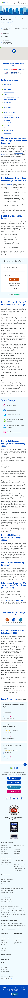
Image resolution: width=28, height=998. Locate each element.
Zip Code (5, 273)
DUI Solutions (7, 133)
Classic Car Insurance (6, 862)
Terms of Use (4, 965)
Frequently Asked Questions (18, 943)
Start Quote (14, 280)
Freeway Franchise (5, 938)
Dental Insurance (17, 853)
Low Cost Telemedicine (19, 855)
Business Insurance (9, 92)
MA (12, 910)
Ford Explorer (19, 923)
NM (16, 912)
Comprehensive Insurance (13, 414)
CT (13, 908)
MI (19, 910)
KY (8, 910)
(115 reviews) (15, 710)
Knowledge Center (6, 954)
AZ (7, 908)
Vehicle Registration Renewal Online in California (12, 888)
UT (15, 914)
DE (17, 908)
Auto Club (3, 883)
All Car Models (11, 929)
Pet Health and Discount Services (8, 895)
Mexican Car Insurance (9, 110)
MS (2, 912)
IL (3, 910)
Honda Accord (16, 925)
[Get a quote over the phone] (13, 620)
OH (23, 912)
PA (3, 914)
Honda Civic (23, 925)
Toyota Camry (18, 927)
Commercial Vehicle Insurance (11, 97)
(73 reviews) (13, 26)
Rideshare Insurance (5, 881)
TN (11, 914)
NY (20, 912)
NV (18, 912)
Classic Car (6, 94)
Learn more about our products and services (14, 284)
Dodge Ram (13, 923)
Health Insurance (17, 851)
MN (21, 910)
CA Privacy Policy (5, 971)
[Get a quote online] (7, 620)
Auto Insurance (8, 84)
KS (6, 910)
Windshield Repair (8, 130)
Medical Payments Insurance (14, 432)
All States (5, 916)
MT (4, 912)
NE (10, 912)
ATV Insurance (7, 87)
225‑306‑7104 (6, 600)
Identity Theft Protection (19, 864)
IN (4, 910)
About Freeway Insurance (6, 935)
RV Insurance (7, 120)
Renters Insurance (8, 115)
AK (1, 908)
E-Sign (2, 973)
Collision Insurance (11, 410)
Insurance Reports (6, 957)
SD (9, 914)
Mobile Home (7, 107)
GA (21, 908)
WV (25, 914)
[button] (14, 51)
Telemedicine (7, 128)
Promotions (3, 944)
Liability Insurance (11, 405)
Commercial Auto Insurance (7, 879)
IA (24, 908)
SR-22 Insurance (4, 860)
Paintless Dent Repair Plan (7, 892)
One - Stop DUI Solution (6, 901)
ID (1, 910)
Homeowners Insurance (10, 99)
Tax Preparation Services (6, 899)
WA (21, 914)
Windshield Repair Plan (6, 886)
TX (13, 914)
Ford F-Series (4, 925)
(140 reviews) (15, 750)
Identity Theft (7, 102)
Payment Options (17, 938)
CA (9, 908)
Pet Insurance (17, 858)
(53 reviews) (15, 730)
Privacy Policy (4, 967)
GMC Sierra (10, 925)
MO (23, 910)
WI (23, 914)
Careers (3, 940)
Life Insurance (7, 105)
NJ (14, 912)
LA (10, 910)
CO (11, 908)
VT (18, 914)
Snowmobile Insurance (9, 122)
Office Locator (5, 959)
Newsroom (3, 950)
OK (25, 912)
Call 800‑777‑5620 (16, 289)
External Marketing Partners (7, 976)
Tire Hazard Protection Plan (7, 890)
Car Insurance (4, 845)
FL (19, 908)
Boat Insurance (7, 89)
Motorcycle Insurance (9, 112)
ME (17, 910)
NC (6, 912)
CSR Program (4, 942)
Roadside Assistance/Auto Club (11, 117)
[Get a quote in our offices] (20, 620)
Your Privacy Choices (6, 978)
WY (2, 916)
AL (3, 908)
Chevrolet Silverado (5, 923)
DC (15, 908)
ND (8, 912)
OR (2, 914)
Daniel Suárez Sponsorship (4, 947)
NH (12, 912)
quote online (19, 600)
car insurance (8, 184)
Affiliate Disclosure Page (14, 990)
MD (15, 910)
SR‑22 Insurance (8, 125)
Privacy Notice (4, 969)
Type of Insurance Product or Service (11, 267)
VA (17, 914)
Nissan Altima (4, 927)
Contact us (16, 935)
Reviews (16, 940)
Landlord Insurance (5, 877)
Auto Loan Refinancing (6, 897)
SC (7, 914)
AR (5, 908)
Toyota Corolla (4, 929)
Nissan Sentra (11, 927)
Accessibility (16, 946)
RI (5, 914)
